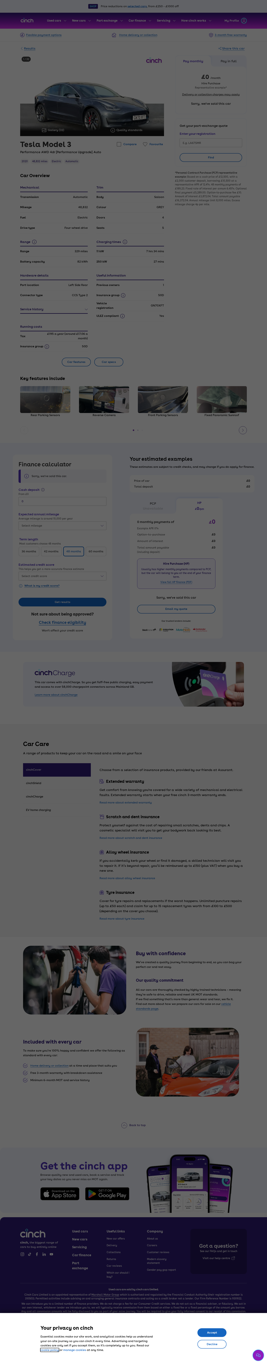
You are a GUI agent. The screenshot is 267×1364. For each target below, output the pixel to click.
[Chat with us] (258, 1355)
